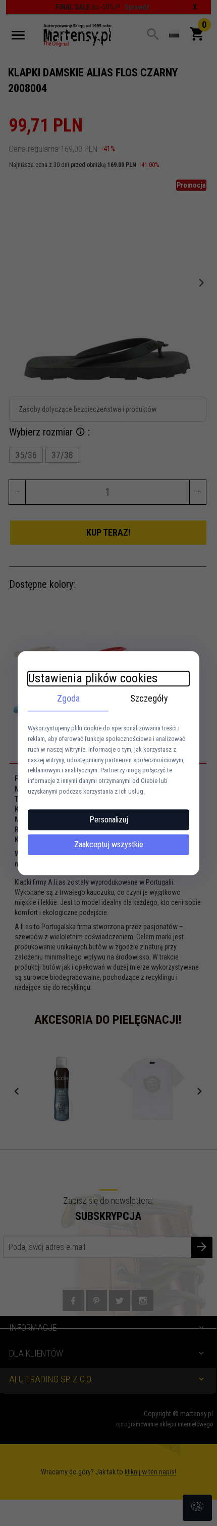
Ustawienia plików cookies (92, 678)
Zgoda (68, 698)
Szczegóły (149, 698)
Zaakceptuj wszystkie (108, 844)
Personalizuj (108, 819)
